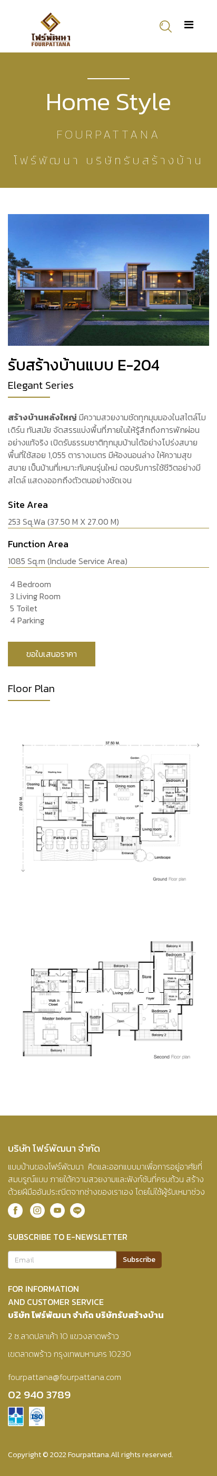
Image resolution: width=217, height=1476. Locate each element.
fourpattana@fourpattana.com (64, 1377)
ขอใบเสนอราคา (51, 653)
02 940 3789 (39, 1394)
